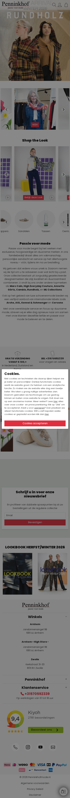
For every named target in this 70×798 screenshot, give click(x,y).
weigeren (39, 407)
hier (56, 401)
